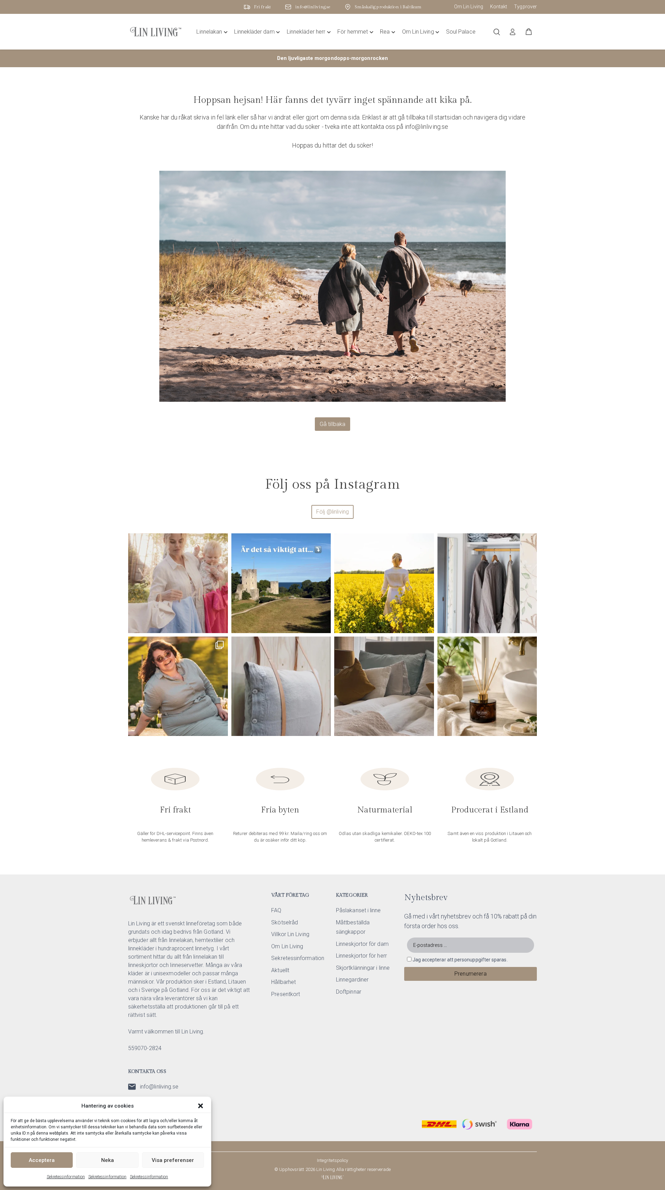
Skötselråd (284, 922)
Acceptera (42, 1160)
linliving (177, 541)
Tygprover (525, 6)
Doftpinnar (348, 991)
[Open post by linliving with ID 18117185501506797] (384, 583)
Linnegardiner (352, 979)
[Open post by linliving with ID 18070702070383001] (281, 686)
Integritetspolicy (332, 1160)
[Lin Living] (332, 1177)
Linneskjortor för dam (362, 944)
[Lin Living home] (155, 32)
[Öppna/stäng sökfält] (497, 32)
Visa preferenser (173, 1160)
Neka (107, 1160)
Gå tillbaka (333, 424)
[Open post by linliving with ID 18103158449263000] (178, 583)
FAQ (276, 910)
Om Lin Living (468, 6)
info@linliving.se (159, 1086)
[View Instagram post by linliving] (221, 624)
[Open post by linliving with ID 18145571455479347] (487, 686)
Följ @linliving (332, 511)
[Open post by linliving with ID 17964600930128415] (384, 686)
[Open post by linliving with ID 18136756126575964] (487, 583)
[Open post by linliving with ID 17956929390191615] (281, 583)
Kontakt (498, 6)
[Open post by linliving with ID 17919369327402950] (178, 686)
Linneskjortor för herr (361, 955)
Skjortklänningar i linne (363, 968)
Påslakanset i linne (358, 910)
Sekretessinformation (66, 1176)
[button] (200, 1105)
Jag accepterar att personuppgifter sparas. (460, 959)
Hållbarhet (283, 982)
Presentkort (285, 994)
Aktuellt (280, 970)
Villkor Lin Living (290, 934)
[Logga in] (513, 32)
